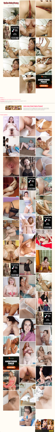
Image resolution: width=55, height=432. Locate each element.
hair (5, 99)
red (12, 99)
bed (20, 99)
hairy (16, 99)
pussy (18, 99)
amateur (10, 99)
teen (14, 99)
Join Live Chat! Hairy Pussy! (33, 106)
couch (7, 99)
